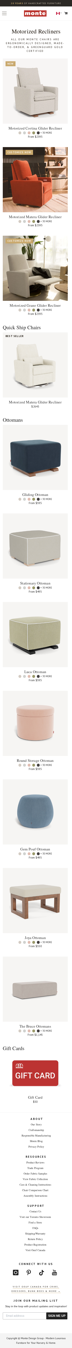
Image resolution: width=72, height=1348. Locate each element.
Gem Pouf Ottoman (35, 849)
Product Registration (35, 1244)
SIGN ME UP (57, 1315)
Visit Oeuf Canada (35, 1250)
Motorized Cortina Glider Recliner (35, 128)
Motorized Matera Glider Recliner (35, 216)
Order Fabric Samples (35, 1173)
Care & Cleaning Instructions (35, 1184)
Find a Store (35, 1222)
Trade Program (35, 1168)
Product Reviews (35, 1162)
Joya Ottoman (35, 937)
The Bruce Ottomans (35, 1026)
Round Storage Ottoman (35, 760)
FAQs (35, 1228)
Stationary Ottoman (35, 583)
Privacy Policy (36, 1146)
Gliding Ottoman (35, 494)
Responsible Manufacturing (36, 1135)
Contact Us (35, 1211)
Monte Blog (36, 1141)
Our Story (36, 1124)
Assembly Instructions (35, 1195)
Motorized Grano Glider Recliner (35, 305)
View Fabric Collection (35, 1179)
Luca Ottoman (35, 671)
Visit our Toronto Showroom (35, 1217)
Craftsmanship (36, 1130)
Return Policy (35, 1239)
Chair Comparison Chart (35, 1190)
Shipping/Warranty (35, 1233)
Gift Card (35, 1097)
